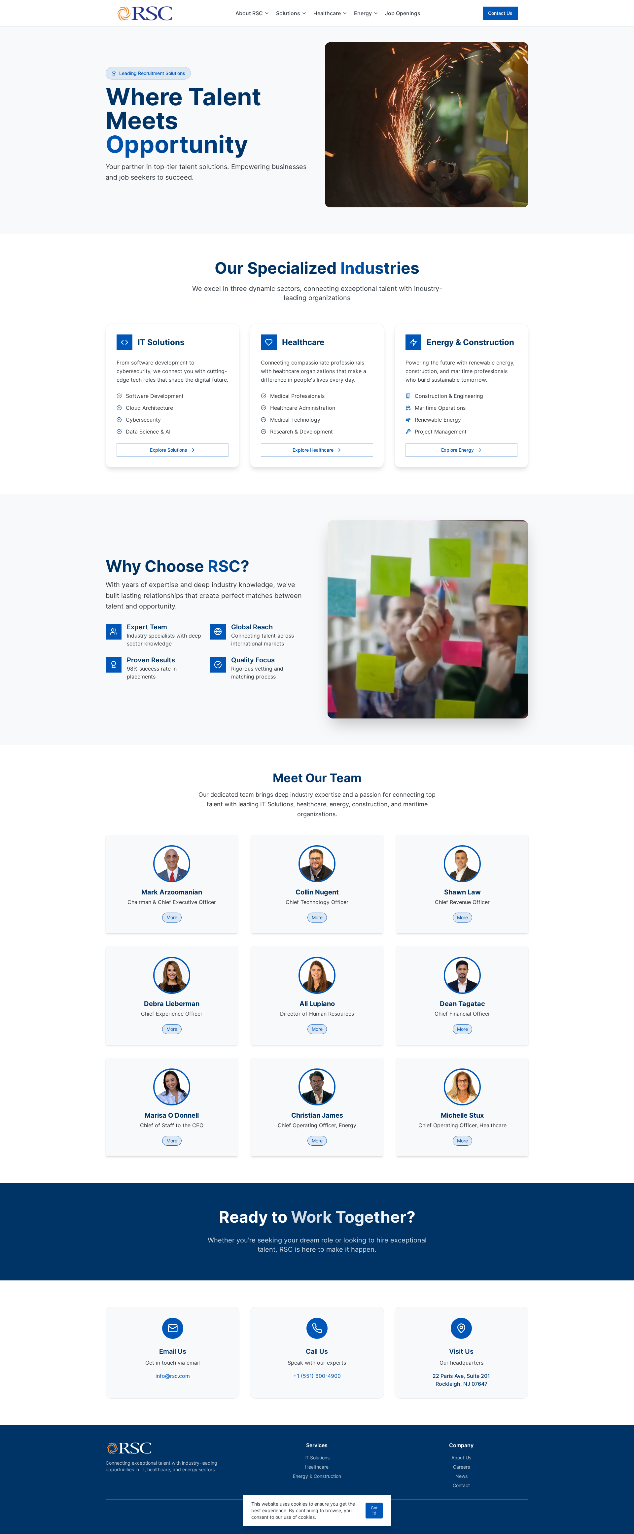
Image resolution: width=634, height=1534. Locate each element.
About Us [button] (461, 1457)
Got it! (374, 1510)
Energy (363, 13)
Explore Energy (457, 450)
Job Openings (402, 13)
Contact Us (500, 13)
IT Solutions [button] (317, 1457)
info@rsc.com (173, 1376)
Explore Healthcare (313, 450)
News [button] (461, 1476)
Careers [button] (461, 1467)
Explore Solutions (168, 450)
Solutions (288, 13)
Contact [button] (461, 1485)
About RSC (249, 13)
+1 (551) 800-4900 (317, 1376)
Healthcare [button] (317, 1467)
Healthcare (327, 13)
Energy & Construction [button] (317, 1476)
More (171, 917)
